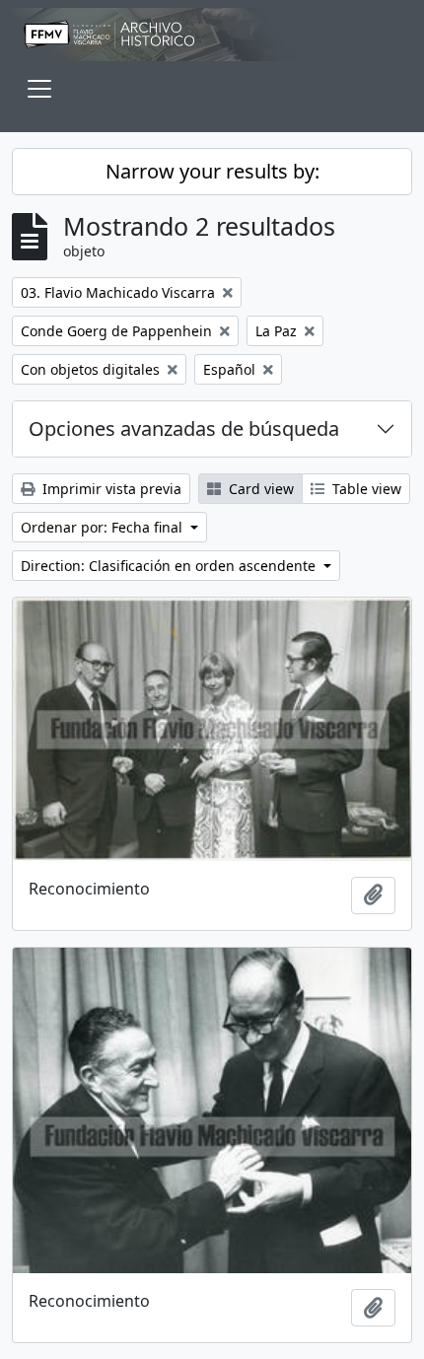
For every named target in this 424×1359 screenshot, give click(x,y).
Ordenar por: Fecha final (103, 527)
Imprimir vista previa (109, 488)
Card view (259, 488)
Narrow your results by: (212, 171)
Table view (364, 488)
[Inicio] (212, 34)
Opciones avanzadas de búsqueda (184, 428)
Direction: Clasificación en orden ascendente (170, 565)
